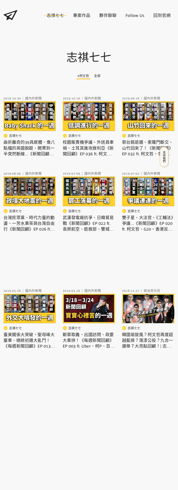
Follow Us (135, 15)
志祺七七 (55, 15)
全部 (97, 76)
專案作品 (81, 15)
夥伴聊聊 (108, 15)
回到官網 (162, 15)
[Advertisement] (89, 36)
